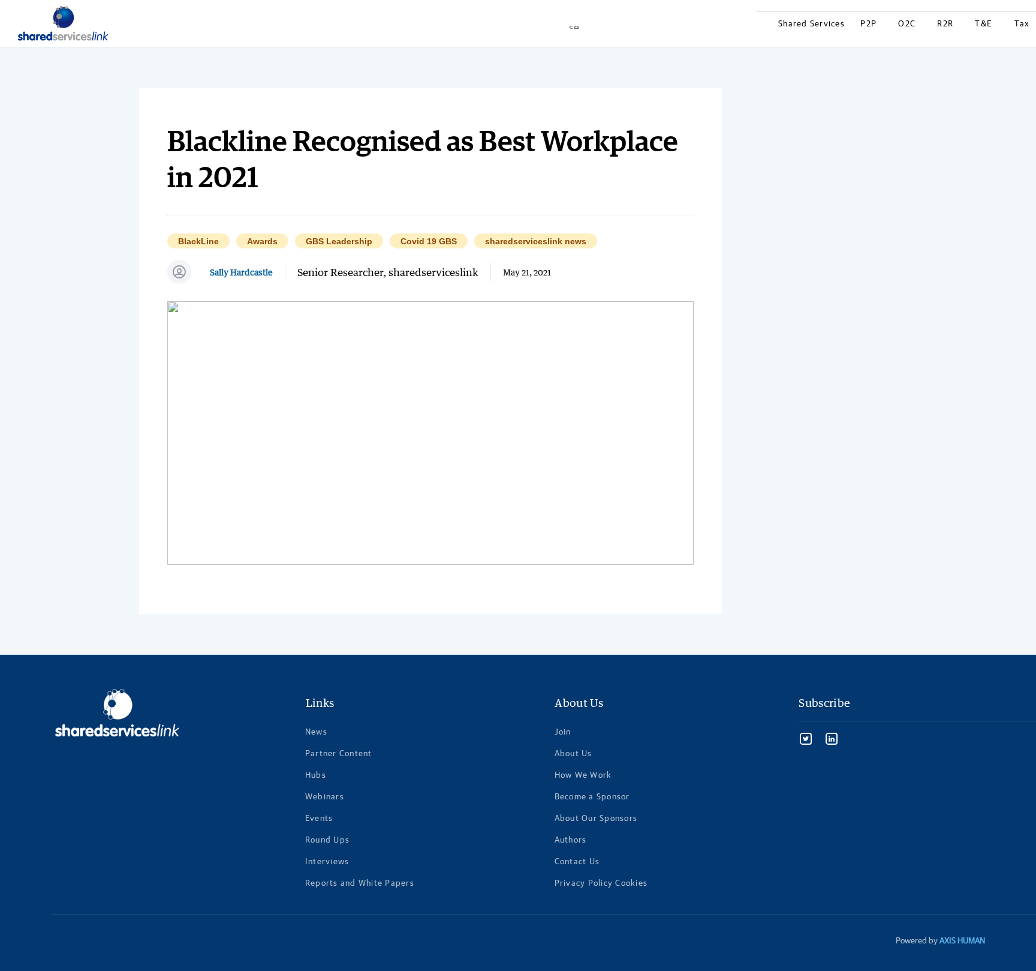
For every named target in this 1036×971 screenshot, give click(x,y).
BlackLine (198, 241)
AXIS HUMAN (962, 940)
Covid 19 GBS (428, 241)
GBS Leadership (339, 241)
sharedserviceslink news (535, 241)
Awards (262, 241)
